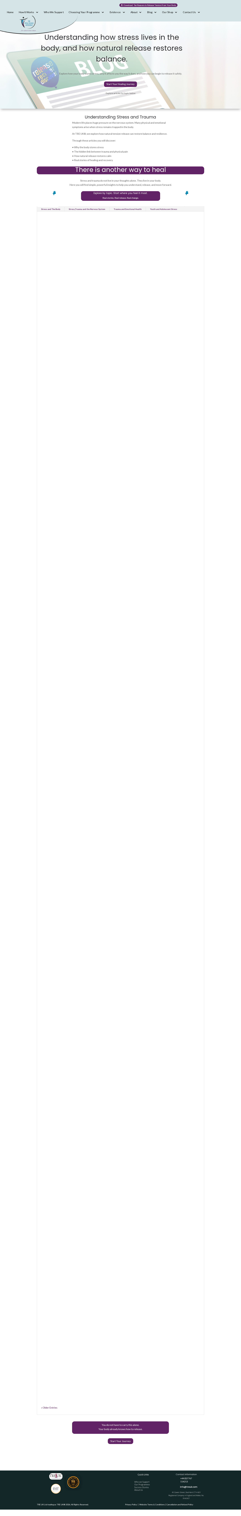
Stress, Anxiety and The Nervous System (101, 587)
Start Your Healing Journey (120, 84)
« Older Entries (49, 1407)
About (134, 11)
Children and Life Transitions (97, 457)
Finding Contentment (60, 322)
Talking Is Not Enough (60, 1113)
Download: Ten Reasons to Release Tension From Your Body (150, 5)
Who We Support (54, 11)
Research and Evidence (91, 326)
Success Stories (141, 1487)
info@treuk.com (188, 1486)
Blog (149, 11)
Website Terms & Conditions (152, 1504)
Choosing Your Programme (84, 11)
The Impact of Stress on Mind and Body (73, 723)
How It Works (26, 11)
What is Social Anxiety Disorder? (67, 583)
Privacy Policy (131, 1504)
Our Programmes (142, 1484)
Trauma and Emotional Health (128, 209)
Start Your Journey (120, 1441)
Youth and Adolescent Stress (163, 209)
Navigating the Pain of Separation (69, 453)
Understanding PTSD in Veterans (68, 1380)
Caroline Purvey (55, 457)
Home (10, 11)
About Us (138, 1490)
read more (49, 334)
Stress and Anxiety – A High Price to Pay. (73, 853)
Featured (83, 988)
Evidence (115, 11)
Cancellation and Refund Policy (179, 1504)
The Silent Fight (55, 983)
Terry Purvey (54, 326)
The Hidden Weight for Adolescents (70, 1250)
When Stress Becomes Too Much (95, 857)
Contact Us (189, 11)
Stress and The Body (50, 209)
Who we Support (142, 1482)
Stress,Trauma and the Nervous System (87, 209)
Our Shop (167, 11)
